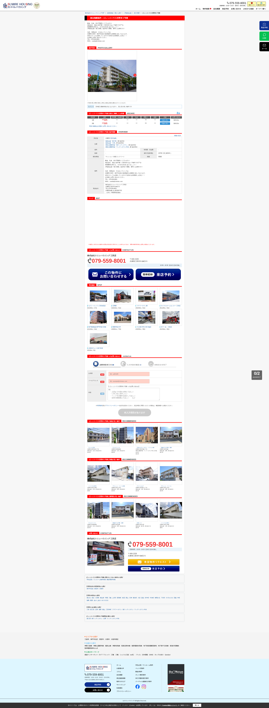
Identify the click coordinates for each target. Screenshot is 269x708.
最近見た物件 (261, 5)
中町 (178, 598)
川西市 (101, 588)
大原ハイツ (139, 522)
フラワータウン (117, 609)
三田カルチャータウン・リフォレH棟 (145, 447)
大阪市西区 (114, 639)
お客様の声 (120, 668)
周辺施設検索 (121, 678)
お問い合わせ (236, 9)
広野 (96, 609)
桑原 (91, 600)
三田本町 (108, 609)
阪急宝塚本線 (125, 646)
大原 (139, 598)
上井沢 (114, 598)
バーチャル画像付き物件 (143, 681)
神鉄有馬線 (116, 646)
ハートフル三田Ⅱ (92, 486)
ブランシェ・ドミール (166, 486)
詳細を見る (165, 120)
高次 (93, 598)
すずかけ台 (169, 598)
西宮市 (96, 588)
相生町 (135, 598)
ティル (138, 655)
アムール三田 (91, 447)
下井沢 (163, 598)
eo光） (132, 655)
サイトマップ (121, 685)
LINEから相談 (248, 9)
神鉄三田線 (88, 646)
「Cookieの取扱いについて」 (169, 705)
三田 (113, 143)
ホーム (198, 9)
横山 (103, 609)
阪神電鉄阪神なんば (91, 648)
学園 (106, 598)
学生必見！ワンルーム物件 (144, 665)
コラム (119, 671)
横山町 (102, 598)
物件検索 (206, 9)
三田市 (112, 138)
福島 (115, 138)
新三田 (114, 141)
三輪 (110, 598)
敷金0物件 (138, 671)
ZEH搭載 (145, 655)
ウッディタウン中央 (122, 147)
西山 (127, 598)
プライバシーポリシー (112, 405)
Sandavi (167, 655)
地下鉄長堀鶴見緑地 (150, 646)
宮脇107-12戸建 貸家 (166, 447)
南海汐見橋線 (174, 646)
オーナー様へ (261, 9)
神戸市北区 (90, 588)
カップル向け (159, 655)
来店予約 (225, 9)
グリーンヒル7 (140, 486)
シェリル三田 (124, 655)
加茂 (123, 598)
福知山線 (108, 141)
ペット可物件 (139, 668)
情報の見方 (177, 135)
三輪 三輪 (114, 655)
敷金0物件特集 (111, 579)
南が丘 (89, 598)
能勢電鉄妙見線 (137, 646)
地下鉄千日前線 (163, 646)
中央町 (152, 598)
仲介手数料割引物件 (142, 678)
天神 (130, 598)
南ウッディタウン (121, 145)
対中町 (147, 598)
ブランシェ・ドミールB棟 (119, 486)
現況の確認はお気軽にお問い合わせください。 (103, 126)
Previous (89, 75)
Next (135, 75)
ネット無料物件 (140, 675)
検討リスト (252, 5)
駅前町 (119, 598)
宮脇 (175, 598)
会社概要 (216, 9)
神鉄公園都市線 (110, 145)
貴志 (142, 598)
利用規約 (100, 405)
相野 (100, 609)
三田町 (97, 598)
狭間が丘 (157, 598)
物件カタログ (121, 681)
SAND (151, 655)
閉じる (197, 705)
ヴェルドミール (116, 447)
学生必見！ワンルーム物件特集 (96, 579)
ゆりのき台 (105, 600)
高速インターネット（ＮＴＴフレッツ (97, 655)
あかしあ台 (97, 600)
